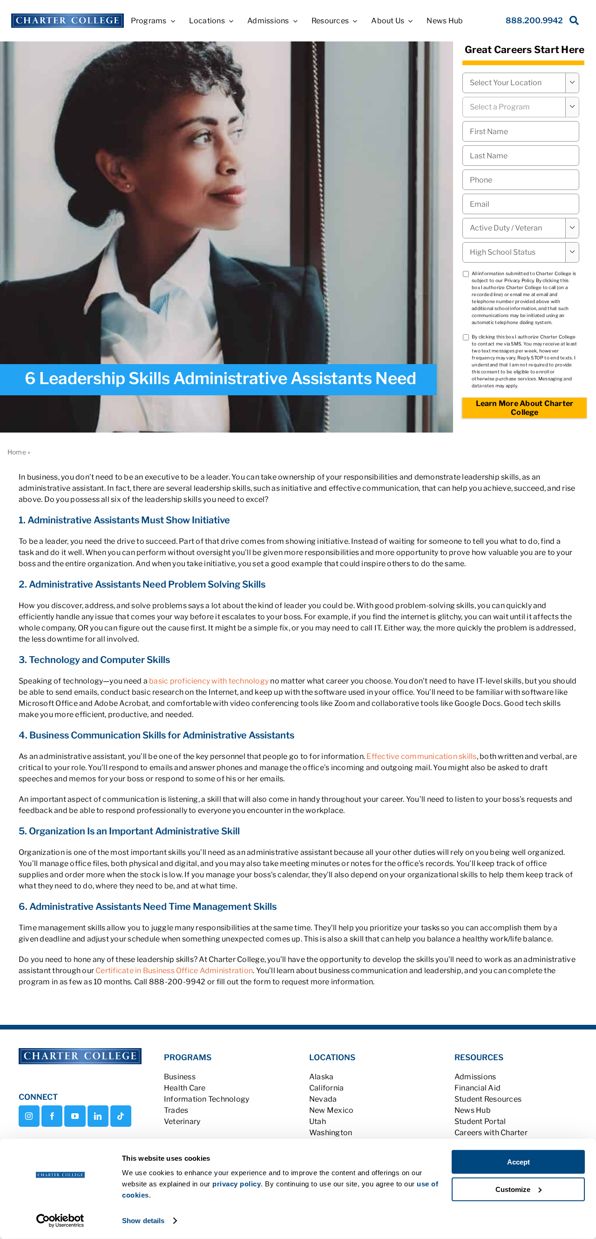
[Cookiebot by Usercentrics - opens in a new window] (60, 1221)
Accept (518, 1162)
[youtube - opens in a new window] (74, 1116)
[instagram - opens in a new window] (29, 1116)
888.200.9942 (534, 20)
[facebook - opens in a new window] (51, 1116)
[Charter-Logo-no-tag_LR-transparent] (67, 17)
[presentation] (520, 179)
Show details (143, 1221)
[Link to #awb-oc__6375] (572, 23)
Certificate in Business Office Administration (174, 970)
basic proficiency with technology (209, 681)
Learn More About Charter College (525, 408)
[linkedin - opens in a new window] (98, 1116)
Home (16, 452)
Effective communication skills (421, 756)
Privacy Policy (519, 280)
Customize (512, 1189)
